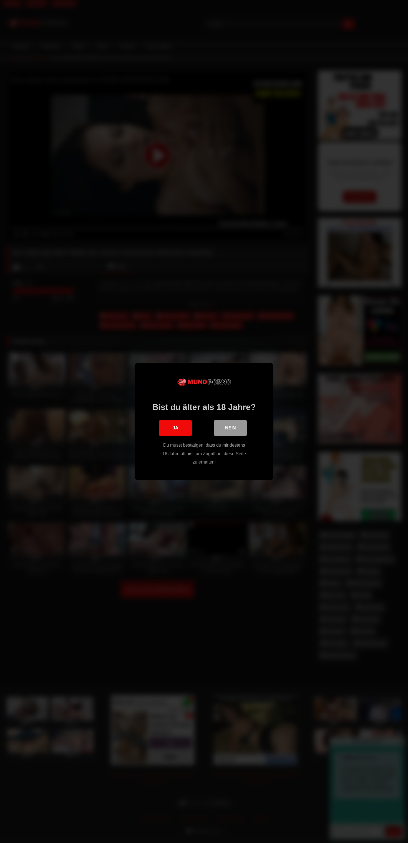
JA (175, 428)
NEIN (230, 428)
